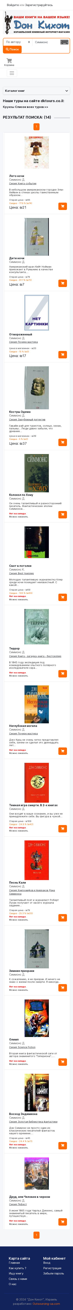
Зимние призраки (21, 970)
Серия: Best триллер (21, 573)
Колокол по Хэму (21, 494)
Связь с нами (18, 1279)
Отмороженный (20, 334)
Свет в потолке (20, 565)
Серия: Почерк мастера (23, 341)
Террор (14, 648)
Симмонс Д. (17, 179)
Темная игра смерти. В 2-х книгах (33, 805)
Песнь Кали (17, 882)
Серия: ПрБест (18, 1204)
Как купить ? (17, 1268)
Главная (14, 1262)
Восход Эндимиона (23, 1114)
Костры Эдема (20, 411)
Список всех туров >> (31, 107)
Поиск (14, 49)
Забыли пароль (53, 1273)
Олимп (14, 1039)
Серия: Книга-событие (22, 183)
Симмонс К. (17, 569)
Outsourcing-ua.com (46, 1304)
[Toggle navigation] (12, 73)
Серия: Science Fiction (22, 1047)
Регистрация (52, 1268)
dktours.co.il (52, 101)
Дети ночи (16, 258)
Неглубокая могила (23, 725)
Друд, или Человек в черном (29, 1196)
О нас (12, 1284)
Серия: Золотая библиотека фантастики (33, 1121)
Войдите (13, 5)
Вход (46, 1262)
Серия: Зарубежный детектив (27, 419)
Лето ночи (16, 176)
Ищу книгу (16, 1273)
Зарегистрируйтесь (39, 5)
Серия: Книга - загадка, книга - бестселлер (35, 656)
